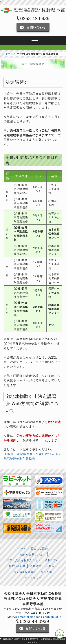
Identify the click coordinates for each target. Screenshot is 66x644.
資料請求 (35, 566)
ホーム (9, 53)
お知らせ (51, 566)
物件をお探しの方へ (33, 554)
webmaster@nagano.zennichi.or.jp (37, 616)
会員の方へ (52, 560)
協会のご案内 (39, 548)
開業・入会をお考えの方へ (23, 560)
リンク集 (46, 572)
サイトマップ (33, 577)
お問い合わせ (17, 566)
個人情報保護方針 (25, 572)
